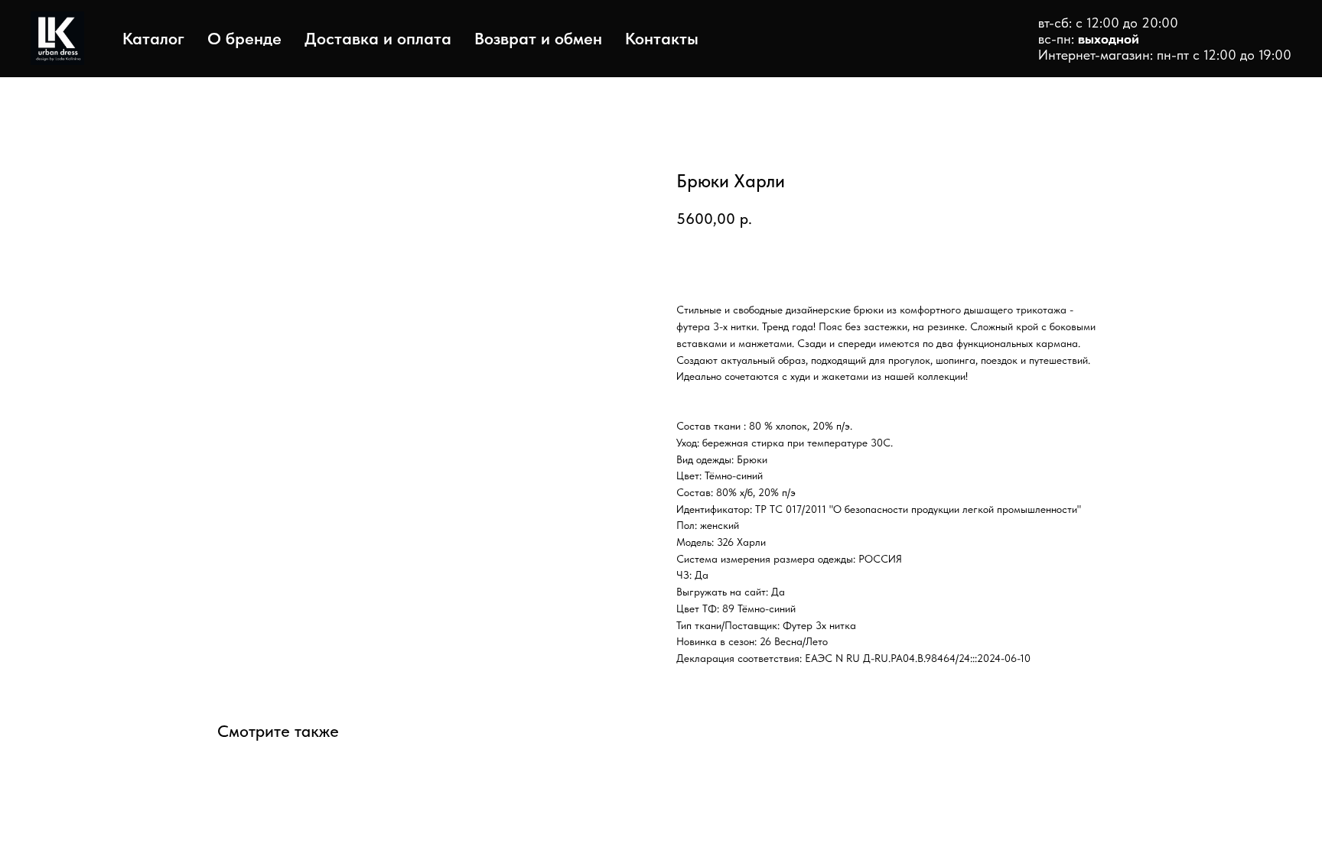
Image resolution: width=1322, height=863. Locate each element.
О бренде (244, 38)
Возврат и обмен (538, 38)
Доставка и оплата (377, 38)
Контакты (661, 38)
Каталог (153, 38)
